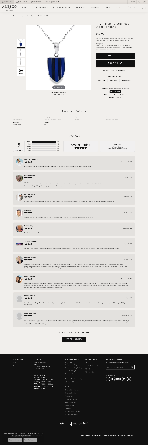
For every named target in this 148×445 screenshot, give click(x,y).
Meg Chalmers (29, 276)
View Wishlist (89, 372)
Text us (15, 366)
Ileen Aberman (29, 175)
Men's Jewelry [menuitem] (69, 405)
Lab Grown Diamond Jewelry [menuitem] (71, 383)
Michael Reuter (30, 194)
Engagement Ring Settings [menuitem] (73, 368)
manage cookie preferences (21, 436)
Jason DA (27, 210)
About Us (80, 8)
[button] (132, 2)
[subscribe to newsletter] (132, 367)
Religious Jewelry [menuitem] (70, 393)
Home (15, 16)
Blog (107, 8)
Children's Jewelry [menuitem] (70, 402)
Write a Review (74, 339)
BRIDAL (25, 8)
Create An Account (91, 366)
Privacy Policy (96, 435)
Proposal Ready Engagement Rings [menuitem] (71, 364)
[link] (7, 2)
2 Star (29, 148)
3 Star (29, 146)
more (113, 49)
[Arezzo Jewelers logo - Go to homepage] (9, 8)
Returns (113, 80)
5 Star (29, 142)
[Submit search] (143, 8)
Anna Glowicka (30, 313)
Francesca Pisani (30, 296)
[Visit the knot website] (83, 423)
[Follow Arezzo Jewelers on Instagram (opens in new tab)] (118, 379)
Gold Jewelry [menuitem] (69, 387)
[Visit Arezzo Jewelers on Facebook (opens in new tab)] (108, 379)
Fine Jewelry (41, 8)
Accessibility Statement (126, 435)
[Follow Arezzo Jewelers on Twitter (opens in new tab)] (129, 379)
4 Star (29, 144)
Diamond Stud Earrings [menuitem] (72, 411)
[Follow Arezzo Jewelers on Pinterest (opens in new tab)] (124, 379)
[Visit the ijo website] (64, 423)
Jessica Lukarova (30, 241)
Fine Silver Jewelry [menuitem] (71, 399)
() (58, 142)
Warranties (127, 80)
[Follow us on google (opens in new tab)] (113, 379)
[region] (58, 57)
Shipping (101, 80)
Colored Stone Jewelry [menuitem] (72, 390)
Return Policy (85, 435)
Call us (15, 363)
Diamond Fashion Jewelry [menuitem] (73, 379)
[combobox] (134, 8)
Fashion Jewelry (61, 8)
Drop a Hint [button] (115, 63)
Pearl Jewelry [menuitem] (69, 396)
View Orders (89, 369)
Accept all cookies (30, 440)
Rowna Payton (29, 226)
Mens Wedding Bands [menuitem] (72, 371)
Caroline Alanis (30, 257)
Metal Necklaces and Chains (43, 16)
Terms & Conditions (109, 435)
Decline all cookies (15, 440)
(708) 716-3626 (58, 94)
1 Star (29, 150)
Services (95, 8)
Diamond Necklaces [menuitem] (71, 414)
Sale (118, 8)
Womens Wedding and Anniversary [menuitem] (72, 375)
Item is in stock (115, 91)
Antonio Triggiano (31, 159)
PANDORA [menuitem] (68, 408)
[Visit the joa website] (73, 423)
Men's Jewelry (29, 16)
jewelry (21, 16)
